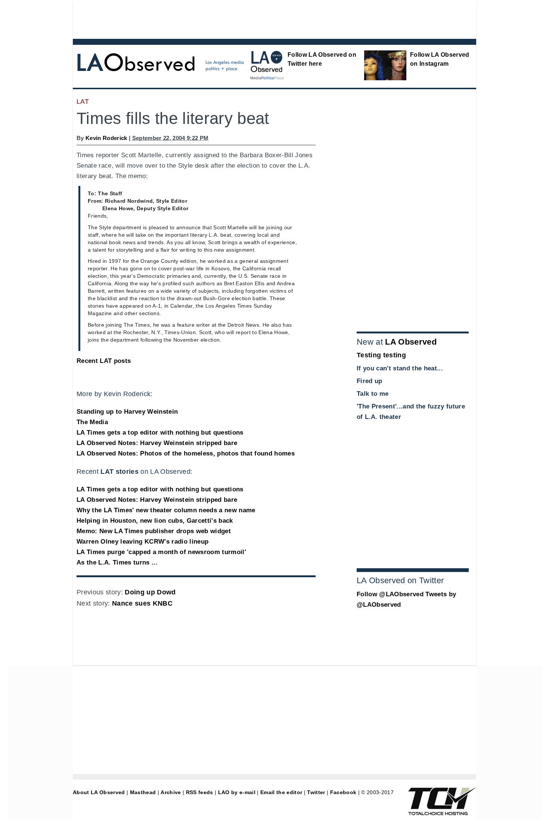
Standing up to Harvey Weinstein (127, 411)
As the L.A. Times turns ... (117, 562)
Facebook (343, 792)
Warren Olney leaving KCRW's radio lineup (142, 541)
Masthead (143, 792)
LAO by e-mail (236, 792)
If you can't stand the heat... (400, 368)
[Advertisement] (254, 18)
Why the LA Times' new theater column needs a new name (166, 510)
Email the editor (281, 792)
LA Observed (411, 341)
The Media (92, 422)
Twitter (316, 792)
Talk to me (372, 393)
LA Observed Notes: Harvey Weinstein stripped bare (157, 443)
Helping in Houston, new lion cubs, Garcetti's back (155, 520)
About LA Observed (99, 792)
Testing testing (381, 355)
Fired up (369, 381)
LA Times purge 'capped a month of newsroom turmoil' (161, 552)
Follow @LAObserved (390, 594)
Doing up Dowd (150, 592)
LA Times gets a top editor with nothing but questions (160, 432)
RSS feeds (199, 792)
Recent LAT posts (104, 360)
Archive (171, 792)
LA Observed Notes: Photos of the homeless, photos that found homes (186, 453)
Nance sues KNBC (142, 603)
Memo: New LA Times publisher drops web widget (154, 531)
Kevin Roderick (106, 138)
